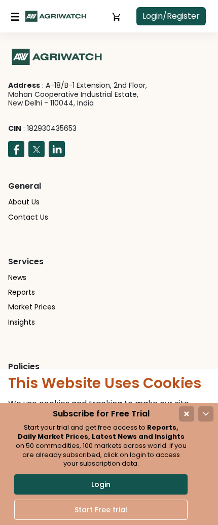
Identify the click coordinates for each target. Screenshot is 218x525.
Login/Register (171, 16)
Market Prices (31, 307)
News (17, 277)
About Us (24, 202)
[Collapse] (206, 414)
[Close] (186, 414)
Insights (21, 322)
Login (101, 484)
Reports (21, 292)
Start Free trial (101, 510)
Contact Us (28, 217)
